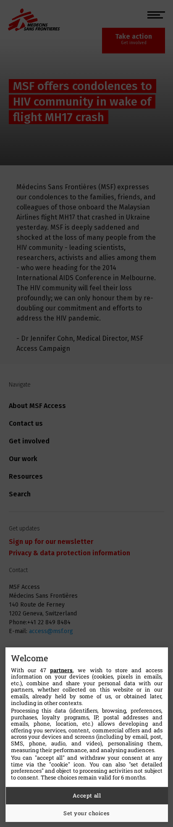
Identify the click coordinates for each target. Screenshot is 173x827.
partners (61, 670)
